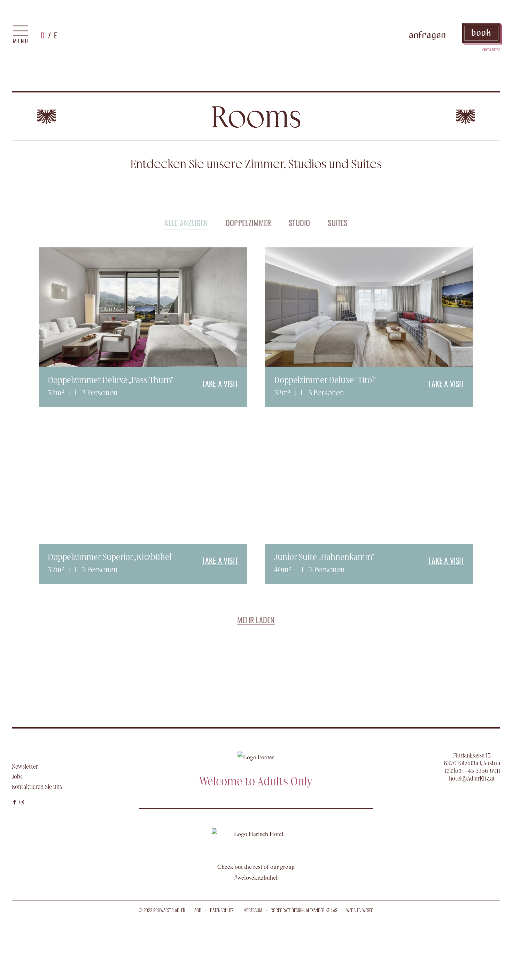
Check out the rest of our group (256, 866)
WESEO (367, 909)
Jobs (17, 776)
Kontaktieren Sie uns (37, 786)
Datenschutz (221, 909)
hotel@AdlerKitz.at (472, 778)
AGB (197, 909)
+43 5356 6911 (482, 770)
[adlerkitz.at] (256, 35)
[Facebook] (15, 801)
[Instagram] (22, 801)
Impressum (252, 909)
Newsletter (25, 766)
